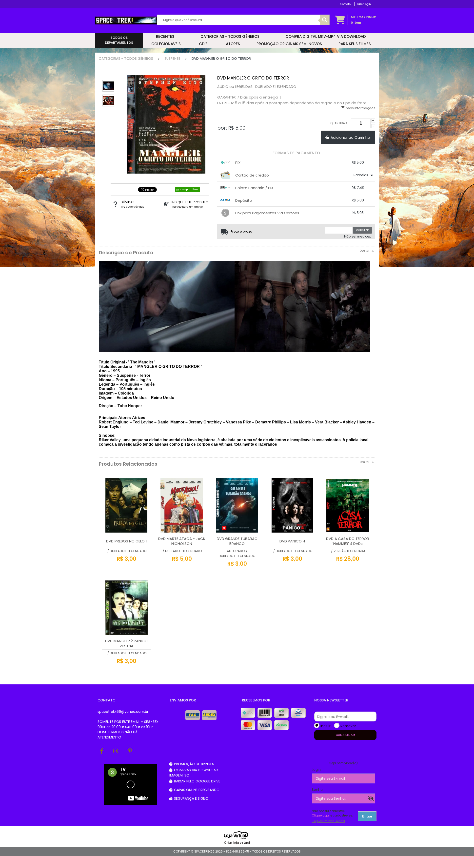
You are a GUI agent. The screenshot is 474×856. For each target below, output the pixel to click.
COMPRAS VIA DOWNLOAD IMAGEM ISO (193, 773)
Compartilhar (189, 189)
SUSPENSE (172, 58)
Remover (348, 725)
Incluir (325, 725)
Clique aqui (321, 815)
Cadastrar (345, 735)
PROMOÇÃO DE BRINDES (193, 763)
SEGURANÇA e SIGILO (190, 798)
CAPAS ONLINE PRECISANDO (196, 789)
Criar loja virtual (237, 842)
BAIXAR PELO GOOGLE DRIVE (196, 781)
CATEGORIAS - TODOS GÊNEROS (126, 58)
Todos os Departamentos (119, 40)
